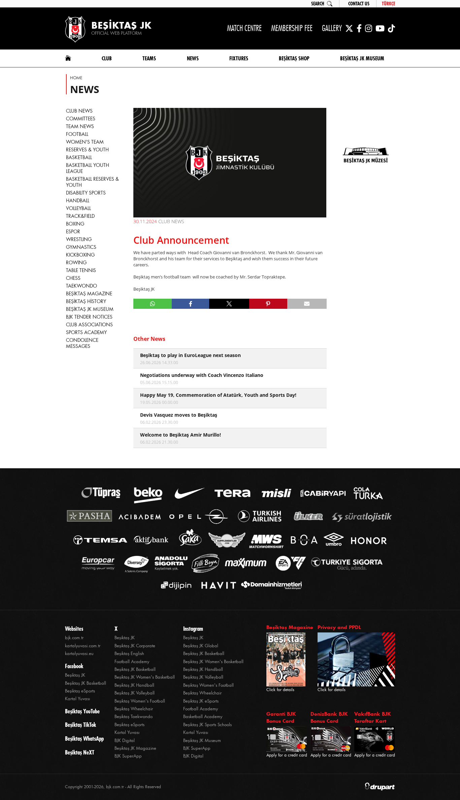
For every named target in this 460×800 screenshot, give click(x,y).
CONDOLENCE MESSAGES (82, 343)
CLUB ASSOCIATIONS (89, 325)
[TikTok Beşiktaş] (391, 28)
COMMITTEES (80, 119)
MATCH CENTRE (244, 28)
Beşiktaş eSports (80, 691)
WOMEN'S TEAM (85, 142)
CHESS (73, 278)
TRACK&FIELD (80, 216)
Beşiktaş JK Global (200, 646)
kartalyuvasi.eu (79, 653)
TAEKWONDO (81, 286)
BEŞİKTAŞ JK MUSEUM (89, 309)
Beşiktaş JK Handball (134, 685)
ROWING (76, 263)
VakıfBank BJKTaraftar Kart (372, 717)
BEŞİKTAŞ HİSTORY (86, 301)
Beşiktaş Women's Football (139, 701)
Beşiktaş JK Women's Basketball (144, 677)
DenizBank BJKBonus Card (329, 717)
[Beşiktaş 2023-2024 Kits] (365, 200)
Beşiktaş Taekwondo (133, 716)
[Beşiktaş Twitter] (349, 28)
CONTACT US (358, 4)
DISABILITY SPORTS (86, 193)
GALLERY (332, 28)
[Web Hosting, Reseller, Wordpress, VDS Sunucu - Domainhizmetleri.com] (269, 585)
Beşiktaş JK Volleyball (134, 693)
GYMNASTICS (81, 247)
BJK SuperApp (128, 756)
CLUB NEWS (79, 111)
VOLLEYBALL (78, 208)
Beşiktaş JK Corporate (134, 646)
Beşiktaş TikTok (80, 725)
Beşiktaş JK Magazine (135, 748)
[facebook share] (190, 304)
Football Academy (131, 661)
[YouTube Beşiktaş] (380, 28)
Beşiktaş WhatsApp (84, 738)
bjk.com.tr (74, 638)
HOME (76, 78)
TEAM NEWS (80, 126)
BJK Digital (124, 740)
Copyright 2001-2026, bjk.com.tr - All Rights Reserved (113, 787)
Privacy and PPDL (339, 627)
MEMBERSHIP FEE (292, 28)
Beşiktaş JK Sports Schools (207, 725)
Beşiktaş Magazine (289, 627)
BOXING (75, 224)
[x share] (229, 304)
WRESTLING (79, 239)
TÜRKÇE (388, 4)
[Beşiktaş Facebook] (359, 28)
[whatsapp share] (152, 304)
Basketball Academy (202, 716)
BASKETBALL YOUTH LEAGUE (87, 168)
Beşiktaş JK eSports (201, 701)
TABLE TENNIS (81, 270)
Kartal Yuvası (77, 699)
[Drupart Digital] (380, 787)
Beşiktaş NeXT (79, 752)
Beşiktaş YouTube (82, 711)
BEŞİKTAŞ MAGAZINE (89, 294)
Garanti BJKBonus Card (281, 717)
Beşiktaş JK (75, 675)
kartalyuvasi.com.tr (82, 646)
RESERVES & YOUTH (87, 150)
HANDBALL (77, 201)
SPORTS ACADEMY (86, 332)
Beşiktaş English (129, 653)
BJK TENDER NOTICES (89, 317)
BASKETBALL (79, 157)
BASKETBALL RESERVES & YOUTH (92, 182)
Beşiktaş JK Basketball (85, 683)
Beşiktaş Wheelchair (133, 709)
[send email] (307, 304)
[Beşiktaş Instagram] (368, 28)
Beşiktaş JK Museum (202, 740)
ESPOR (73, 232)
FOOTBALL (77, 134)
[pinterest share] (268, 304)
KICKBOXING (80, 255)
